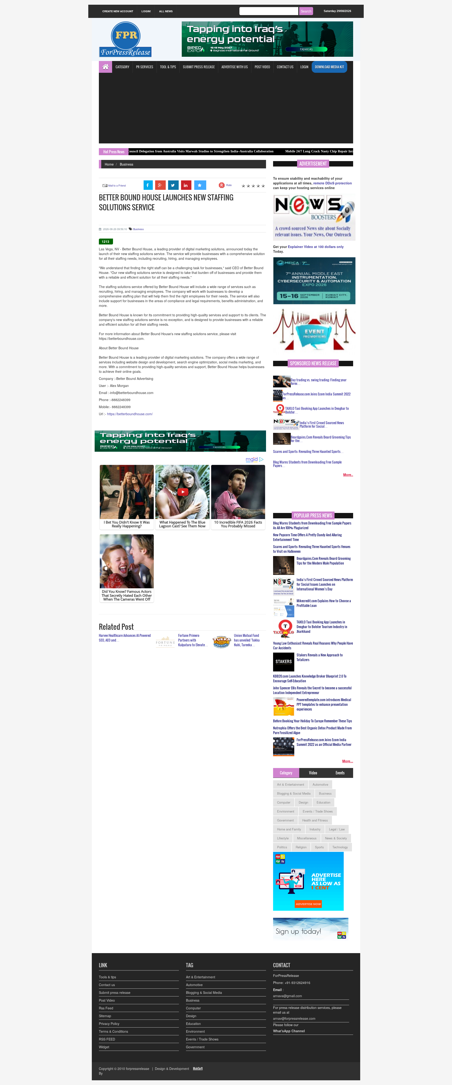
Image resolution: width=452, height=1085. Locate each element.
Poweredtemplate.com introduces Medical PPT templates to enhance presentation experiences (324, 704)
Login (304, 66)
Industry (315, 829)
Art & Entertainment (290, 784)
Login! (146, 11)
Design (303, 802)
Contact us (107, 984)
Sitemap (105, 1015)
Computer (283, 802)
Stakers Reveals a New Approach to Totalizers (320, 657)
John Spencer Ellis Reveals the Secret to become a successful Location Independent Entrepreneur (312, 690)
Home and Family (289, 829)
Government (285, 820)
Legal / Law (337, 829)
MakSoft (198, 1068)
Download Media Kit (329, 66)
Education (323, 802)
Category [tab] (286, 772)
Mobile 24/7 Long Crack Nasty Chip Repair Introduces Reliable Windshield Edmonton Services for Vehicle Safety (331, 151)
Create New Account (117, 11)
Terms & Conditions (113, 1031)
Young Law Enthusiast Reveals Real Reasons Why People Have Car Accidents (313, 645)
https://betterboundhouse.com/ (130, 413)
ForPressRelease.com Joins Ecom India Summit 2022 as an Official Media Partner (324, 742)
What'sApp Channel (289, 1030)
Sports (319, 847)
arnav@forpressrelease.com (294, 1018)
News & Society (336, 838)
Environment (285, 811)
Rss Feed (106, 1008)
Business (126, 164)
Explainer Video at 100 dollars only (316, 246)
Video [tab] (313, 772)
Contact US (285, 66)
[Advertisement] (226, 108)
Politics (282, 847)
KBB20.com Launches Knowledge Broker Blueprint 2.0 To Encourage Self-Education (310, 678)
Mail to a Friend (117, 185)
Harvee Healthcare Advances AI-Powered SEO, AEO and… (125, 637)
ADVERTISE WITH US (235, 66)
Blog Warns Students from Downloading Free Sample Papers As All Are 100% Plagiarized (312, 525)
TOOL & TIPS (168, 66)
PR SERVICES (144, 66)
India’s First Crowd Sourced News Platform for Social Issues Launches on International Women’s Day (325, 584)
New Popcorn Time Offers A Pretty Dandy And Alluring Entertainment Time (307, 537)
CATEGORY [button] (122, 66)
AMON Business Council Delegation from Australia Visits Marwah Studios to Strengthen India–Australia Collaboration (153, 151)
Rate (229, 185)
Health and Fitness (315, 820)
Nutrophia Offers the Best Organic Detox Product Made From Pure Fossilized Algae (312, 730)
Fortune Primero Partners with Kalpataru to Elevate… (193, 640)
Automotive (320, 784)
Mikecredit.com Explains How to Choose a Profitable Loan (324, 603)
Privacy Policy (109, 1023)
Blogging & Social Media (294, 793)
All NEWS (166, 11)
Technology (340, 847)
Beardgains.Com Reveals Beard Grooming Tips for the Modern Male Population (324, 560)
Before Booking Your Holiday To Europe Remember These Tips (312, 721)
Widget (104, 1046)
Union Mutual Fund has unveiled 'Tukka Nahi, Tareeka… (247, 640)
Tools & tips (107, 977)
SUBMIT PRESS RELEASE (199, 66)
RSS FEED (107, 1039)
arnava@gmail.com (287, 995)
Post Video (107, 1000)
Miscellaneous (307, 838)
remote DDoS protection (332, 183)
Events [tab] (340, 772)
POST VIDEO (262, 66)
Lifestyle (283, 838)
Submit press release (114, 992)
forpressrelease (137, 1068)
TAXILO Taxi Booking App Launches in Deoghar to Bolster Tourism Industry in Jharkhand (322, 627)
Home (109, 164)
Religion (301, 847)
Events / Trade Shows (318, 811)
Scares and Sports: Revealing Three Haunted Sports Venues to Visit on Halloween (311, 549)
